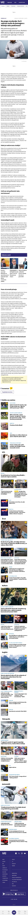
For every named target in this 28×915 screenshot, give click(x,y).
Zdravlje (3, 18)
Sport (3, 861)
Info (3, 859)
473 (6, 403)
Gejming (16, 756)
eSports (4, 876)
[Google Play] (8, 894)
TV (12, 861)
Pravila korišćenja (16, 877)
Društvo (12, 423)
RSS (13, 883)
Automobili (5, 880)
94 (6, 423)
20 (6, 433)
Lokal (3, 882)
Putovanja (5, 870)
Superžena (5, 874)
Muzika (2, 624)
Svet (11, 433)
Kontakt (14, 885)
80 (6, 413)
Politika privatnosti (17, 879)
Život (3, 865)
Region (2, 473)
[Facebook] (16, 853)
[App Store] (19, 894)
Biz (3, 863)
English (11, 700)
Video (13, 859)
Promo (10, 566)
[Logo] (2, 2)
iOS (10, 765)
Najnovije (9, 2)
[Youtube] (25, 853)
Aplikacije (14, 881)
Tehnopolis (5, 878)
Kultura (4, 872)
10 (25, 480)
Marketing (14, 873)
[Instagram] (22, 853)
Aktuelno (16, 557)
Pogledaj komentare (7, 392)
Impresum (14, 875)
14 (6, 443)
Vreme (13, 865)
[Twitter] (19, 853)
